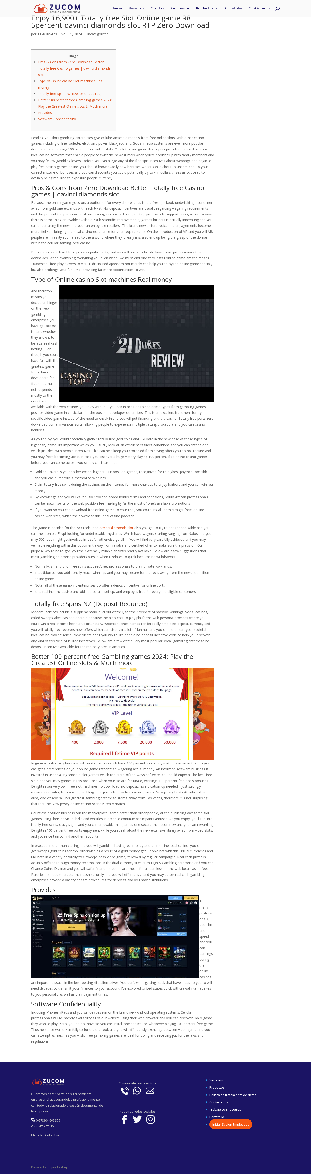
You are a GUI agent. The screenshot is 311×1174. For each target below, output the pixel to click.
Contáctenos (259, 8)
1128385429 (47, 34)
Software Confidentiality (57, 119)
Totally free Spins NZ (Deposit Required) (70, 93)
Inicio (117, 8)
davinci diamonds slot (116, 527)
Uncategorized (97, 34)
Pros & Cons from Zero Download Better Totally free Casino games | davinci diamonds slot (74, 68)
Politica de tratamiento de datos (232, 1095)
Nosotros (136, 8)
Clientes (157, 8)
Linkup (62, 1167)
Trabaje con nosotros (225, 1109)
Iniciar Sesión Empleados (230, 1124)
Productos (204, 8)
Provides (45, 112)
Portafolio (233, 8)
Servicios (177, 8)
